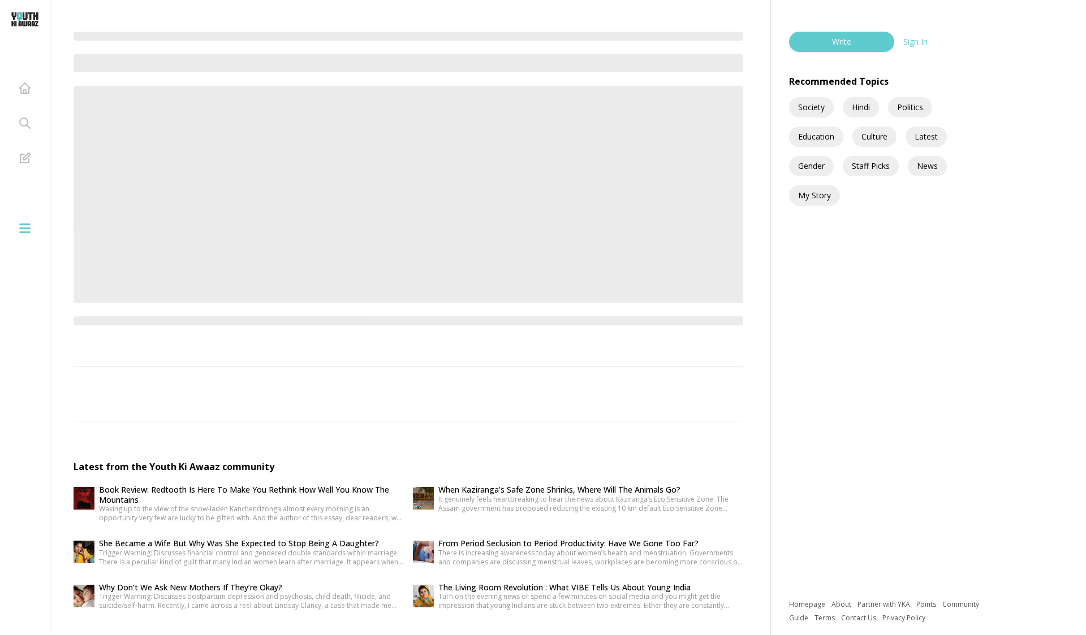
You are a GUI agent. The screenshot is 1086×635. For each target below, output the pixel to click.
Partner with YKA (884, 604)
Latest (926, 136)
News (927, 165)
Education (816, 136)
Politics (910, 107)
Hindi (861, 107)
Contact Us (859, 618)
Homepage (808, 604)
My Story (814, 195)
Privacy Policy (903, 618)
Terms (826, 618)
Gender (811, 165)
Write (841, 41)
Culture (874, 136)
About (842, 604)
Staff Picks (871, 165)
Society (811, 107)
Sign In (915, 41)
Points (927, 604)
